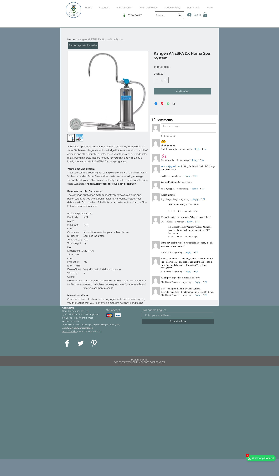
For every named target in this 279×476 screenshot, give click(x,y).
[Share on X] (174, 103)
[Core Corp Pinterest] (93, 343)
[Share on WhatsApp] (168, 103)
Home (71, 39)
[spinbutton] (161, 80)
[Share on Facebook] (156, 103)
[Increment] (166, 80)
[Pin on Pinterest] (162, 103)
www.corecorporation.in (89, 331)
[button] (205, 14)
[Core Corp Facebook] (67, 343)
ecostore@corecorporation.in (77, 328)
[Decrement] (156, 80)
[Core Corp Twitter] (80, 343)
